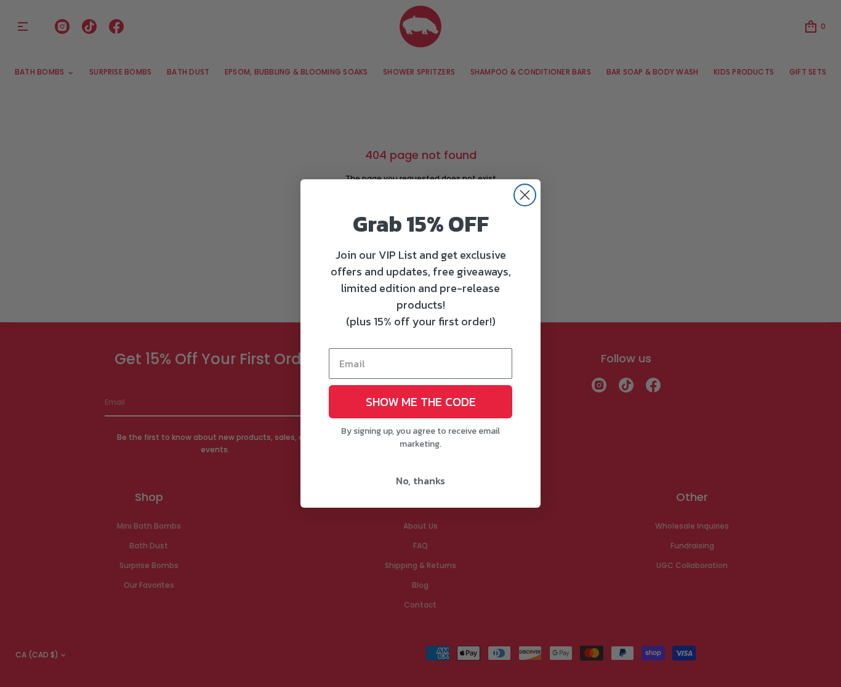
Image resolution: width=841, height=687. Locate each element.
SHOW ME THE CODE (421, 401)
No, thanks (420, 480)
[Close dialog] (525, 195)
